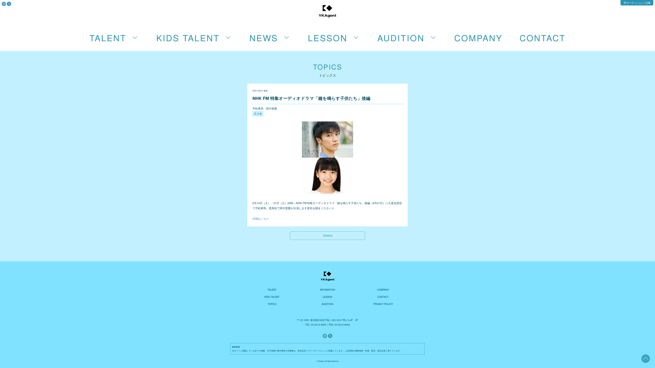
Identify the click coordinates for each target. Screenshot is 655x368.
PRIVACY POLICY (383, 304)
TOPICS (272, 304)
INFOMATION (327, 289)
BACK (329, 235)
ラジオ (258, 114)
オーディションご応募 (639, 2)
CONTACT (543, 38)
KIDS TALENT (272, 296)
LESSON (327, 296)
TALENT (271, 289)
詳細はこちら (260, 218)
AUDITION (327, 304)
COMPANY (478, 38)
